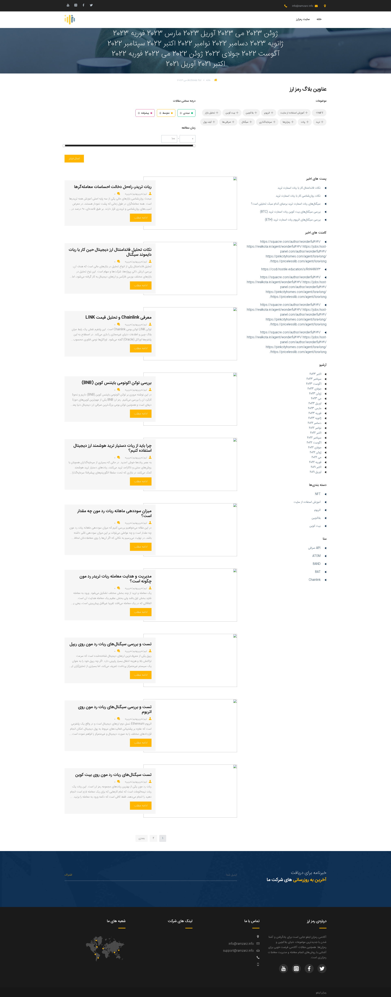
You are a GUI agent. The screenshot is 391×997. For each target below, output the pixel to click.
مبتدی (186, 113)
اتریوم (267, 113)
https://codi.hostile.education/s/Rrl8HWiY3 (291, 269)
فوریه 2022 (315, 462)
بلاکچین (250, 113)
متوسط (166, 113)
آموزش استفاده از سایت (292, 113)
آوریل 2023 (315, 403)
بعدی (141, 838)
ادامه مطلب (140, 217)
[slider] (194, 145)
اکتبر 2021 (316, 467)
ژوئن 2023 (315, 393)
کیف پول (207, 122)
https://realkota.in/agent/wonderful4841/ (274, 246)
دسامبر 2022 (314, 423)
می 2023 (316, 398)
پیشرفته (145, 113)
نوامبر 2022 (315, 428)
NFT (320, 113)
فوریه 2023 (315, 413)
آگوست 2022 (314, 442)
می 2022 (316, 457)
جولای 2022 (314, 447)
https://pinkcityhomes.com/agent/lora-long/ (296, 256)
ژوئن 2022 (315, 452)
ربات (303, 122)
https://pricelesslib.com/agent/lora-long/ (298, 261)
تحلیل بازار (210, 113)
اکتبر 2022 (315, 433)
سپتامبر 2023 (313, 379)
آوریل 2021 (315, 472)
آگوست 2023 (313, 384)
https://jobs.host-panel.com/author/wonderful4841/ (303, 249)
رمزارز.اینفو (321, 992)
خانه (319, 19)
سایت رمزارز (303, 19)
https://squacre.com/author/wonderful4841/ (290, 241)
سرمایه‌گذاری (265, 122)
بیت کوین (230, 113)
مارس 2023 (314, 408)
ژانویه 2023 (314, 418)
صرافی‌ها (226, 122)
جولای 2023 (314, 388)
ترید (318, 122)
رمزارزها (286, 122)
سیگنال (245, 122)
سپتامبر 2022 (314, 437)
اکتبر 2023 (315, 374)
